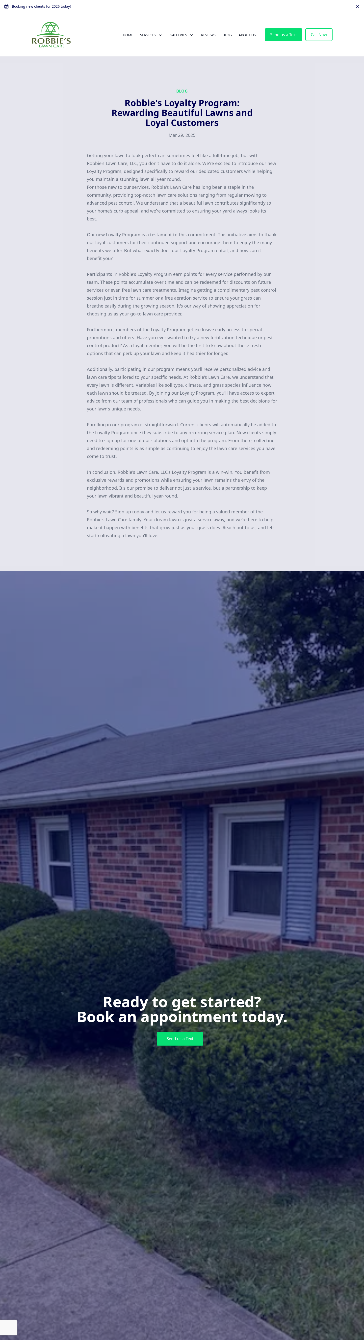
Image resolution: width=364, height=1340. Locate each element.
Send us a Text (283, 34)
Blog (227, 35)
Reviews (208, 35)
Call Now (319, 34)
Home (128, 35)
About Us (247, 35)
